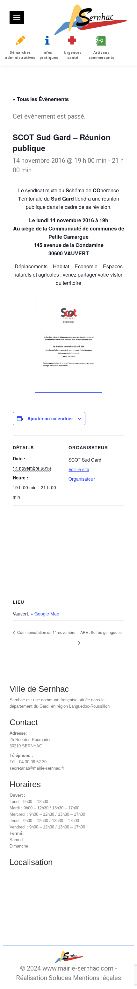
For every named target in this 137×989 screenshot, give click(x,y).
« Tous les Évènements (41, 99)
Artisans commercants (101, 55)
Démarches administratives (20, 55)
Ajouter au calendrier (50, 418)
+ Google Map (45, 613)
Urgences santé (72, 55)
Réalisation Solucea (43, 978)
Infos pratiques (49, 55)
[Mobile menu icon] (17, 17)
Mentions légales (97, 978)
